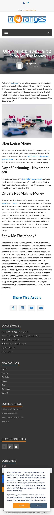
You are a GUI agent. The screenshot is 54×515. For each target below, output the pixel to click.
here (15, 203)
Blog (3, 385)
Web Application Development (14, 344)
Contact (5, 393)
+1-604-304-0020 (30, 10)
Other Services (7, 352)
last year (14, 83)
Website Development (10, 340)
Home (4, 369)
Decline (38, 505)
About (4, 381)
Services (5, 373)
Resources (6, 389)
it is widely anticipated (31, 179)
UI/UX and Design (8, 348)
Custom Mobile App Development (15, 332)
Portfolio (5, 377)
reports (5, 203)
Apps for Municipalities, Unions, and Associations (21, 336)
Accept (21, 505)
